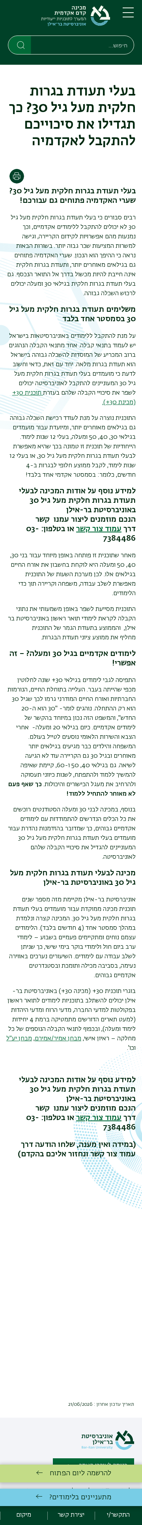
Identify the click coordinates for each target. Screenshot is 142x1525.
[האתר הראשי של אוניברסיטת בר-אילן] (107, 1448)
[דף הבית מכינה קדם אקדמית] (59, 19)
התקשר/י (118, 1515)
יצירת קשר (71, 1515)
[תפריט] (128, 16)
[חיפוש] (20, 44)
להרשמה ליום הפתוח (80, 1473)
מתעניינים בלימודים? (80, 1497)
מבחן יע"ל (19, 1039)
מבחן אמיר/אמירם (58, 1039)
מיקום (23, 1515)
